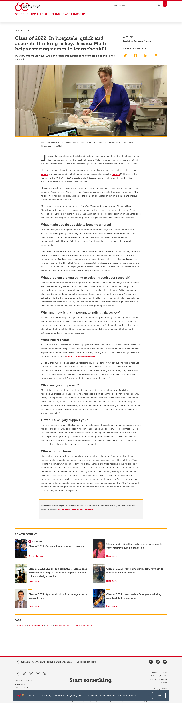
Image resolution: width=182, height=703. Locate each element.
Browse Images (35, 555)
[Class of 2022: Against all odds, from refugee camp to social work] (21, 598)
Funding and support (86, 661)
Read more (111, 555)
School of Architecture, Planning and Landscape (50, 14)
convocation (20, 625)
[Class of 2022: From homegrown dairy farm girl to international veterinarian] (99, 573)
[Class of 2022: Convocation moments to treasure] (21, 548)
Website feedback (21, 688)
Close (158, 695)
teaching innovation (63, 625)
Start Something (36, 625)
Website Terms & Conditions (125, 695)
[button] (126, 54)
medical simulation (83, 625)
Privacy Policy (20, 684)
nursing (48, 625)
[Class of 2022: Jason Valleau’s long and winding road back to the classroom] (99, 598)
